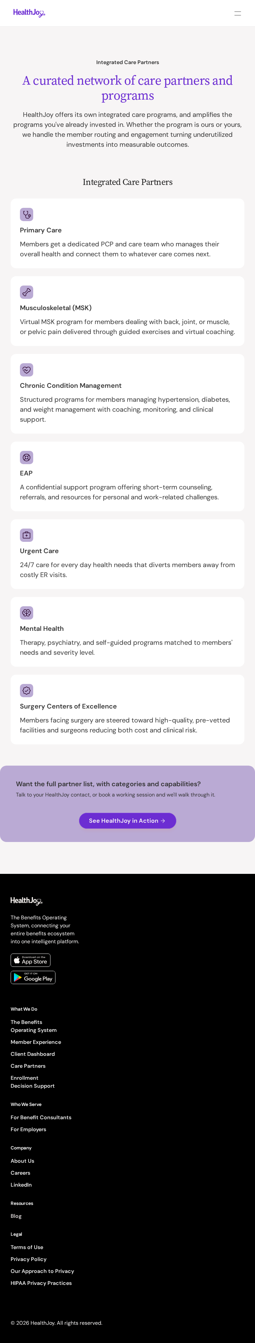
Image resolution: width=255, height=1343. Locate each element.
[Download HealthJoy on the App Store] (30, 960)
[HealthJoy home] (29, 13)
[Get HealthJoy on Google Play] (33, 977)
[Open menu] (237, 13)
